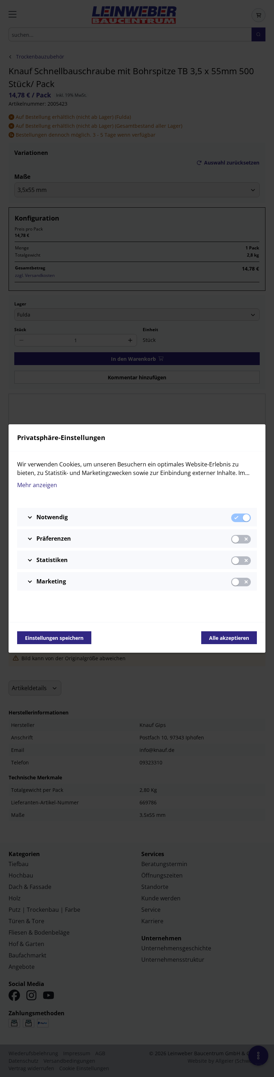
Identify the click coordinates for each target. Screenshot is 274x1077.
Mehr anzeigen (37, 485)
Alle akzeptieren (229, 637)
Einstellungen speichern (54, 637)
